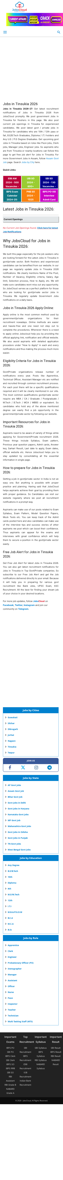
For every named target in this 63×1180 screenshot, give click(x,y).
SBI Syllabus (41, 1048)
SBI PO (10, 1052)
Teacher (12, 1009)
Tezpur (11, 752)
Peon (10, 998)
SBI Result (56, 1048)
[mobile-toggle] (5, 32)
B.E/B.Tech (13, 871)
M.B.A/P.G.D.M (15, 912)
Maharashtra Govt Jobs (19, 826)
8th (9, 888)
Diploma (12, 882)
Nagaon (12, 740)
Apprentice (13, 945)
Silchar (11, 723)
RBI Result (56, 1056)
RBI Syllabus (41, 1060)
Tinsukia (12, 746)
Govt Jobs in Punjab (18, 838)
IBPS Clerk (10, 1056)
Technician (13, 1015)
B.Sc (10, 929)
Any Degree (13, 865)
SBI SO (10, 1072)
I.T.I (9, 906)
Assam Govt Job (16, 791)
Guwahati (12, 717)
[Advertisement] (31, 70)
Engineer (12, 957)
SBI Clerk (10, 1060)
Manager (12, 974)
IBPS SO (10, 1064)
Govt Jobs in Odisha (18, 832)
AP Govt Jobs (14, 785)
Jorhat (11, 735)
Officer (11, 986)
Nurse (11, 992)
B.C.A (10, 918)
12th (10, 900)
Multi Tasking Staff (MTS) (20, 1021)
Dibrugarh (13, 729)
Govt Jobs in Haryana (18, 808)
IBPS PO (10, 1048)
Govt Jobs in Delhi (17, 802)
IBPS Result (55, 1052)
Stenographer (15, 968)
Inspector (12, 1003)
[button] (59, 32)
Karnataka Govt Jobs (18, 814)
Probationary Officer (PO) (21, 962)
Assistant (12, 980)
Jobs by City (28, 162)
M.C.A (11, 923)
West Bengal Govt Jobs (19, 849)
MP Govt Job (14, 820)
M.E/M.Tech (13, 894)
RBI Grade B (10, 1085)
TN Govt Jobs (14, 843)
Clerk (10, 951)
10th (10, 877)
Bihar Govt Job (15, 796)
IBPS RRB (10, 1068)
